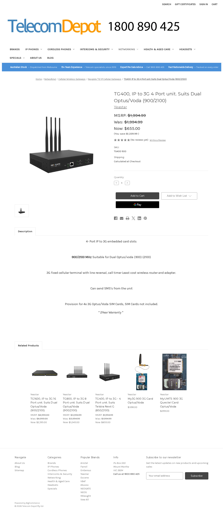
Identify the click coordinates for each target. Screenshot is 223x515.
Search (166, 4)
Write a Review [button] (158, 140)
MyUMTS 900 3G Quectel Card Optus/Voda (171, 402)
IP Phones (32, 49)
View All (84, 499)
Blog (50, 57)
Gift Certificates (185, 4)
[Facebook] (115, 218)
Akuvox (84, 484)
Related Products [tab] (28, 345)
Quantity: (119, 177)
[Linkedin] (139, 218)
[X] (133, 218)
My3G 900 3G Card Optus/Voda (140, 400)
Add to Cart (44, 375)
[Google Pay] (137, 204)
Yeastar (84, 474)
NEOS (83, 492)
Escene (84, 477)
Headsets (185, 49)
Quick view (44, 369)
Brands (15, 49)
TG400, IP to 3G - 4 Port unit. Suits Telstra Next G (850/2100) (108, 404)
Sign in (203, 4)
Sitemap (19, 470)
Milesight (85, 495)
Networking (126, 49)
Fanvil (83, 466)
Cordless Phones (59, 49)
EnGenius (85, 470)
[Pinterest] (145, 218)
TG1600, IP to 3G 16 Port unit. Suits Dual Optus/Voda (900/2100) (43, 404)
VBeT (83, 481)
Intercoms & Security (95, 49)
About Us (36, 57)
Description (25, 231)
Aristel (84, 463)
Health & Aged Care (157, 49)
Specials (15, 57)
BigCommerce (33, 503)
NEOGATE (85, 488)
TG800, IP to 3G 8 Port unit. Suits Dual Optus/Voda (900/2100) (76, 404)
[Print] (127, 218)
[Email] (121, 218)
